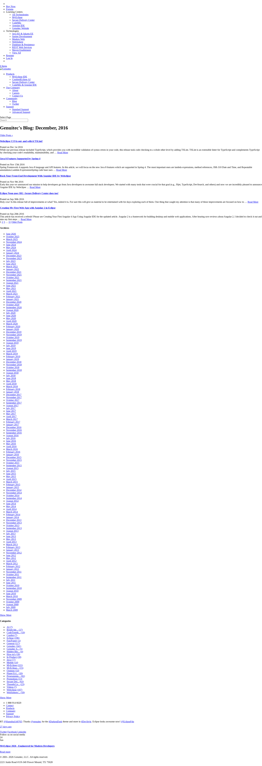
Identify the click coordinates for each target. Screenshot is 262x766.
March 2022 (12, 266)
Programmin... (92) (16, 676)
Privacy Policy (13, 716)
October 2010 (12, 585)
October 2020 (12, 304)
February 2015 (13, 484)
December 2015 (13, 457)
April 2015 (11, 479)
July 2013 (10, 533)
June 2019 (11, 348)
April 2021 (11, 291)
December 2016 (13, 427)
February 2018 (13, 389)
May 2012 (11, 558)
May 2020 (11, 318)
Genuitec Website (20, 28)
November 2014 (14, 492)
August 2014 (12, 501)
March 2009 (12, 610)
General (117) (13, 643)
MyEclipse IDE (19, 76)
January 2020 (12, 329)
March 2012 (12, 563)
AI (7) (10, 627)
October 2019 (12, 337)
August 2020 (12, 310)
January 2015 (12, 487)
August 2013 (12, 531)
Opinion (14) (13, 670)
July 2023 (10, 261)
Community (11, 98)
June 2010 (11, 593)
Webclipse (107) (14, 689)
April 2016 (11, 446)
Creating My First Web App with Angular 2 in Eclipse (27, 208)
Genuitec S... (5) (14, 649)
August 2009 (12, 604)
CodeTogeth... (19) (16, 632)
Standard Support (20, 109)
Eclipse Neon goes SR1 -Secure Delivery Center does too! (29, 193)
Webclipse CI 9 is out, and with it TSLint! (21, 141)
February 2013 (13, 547)
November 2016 (14, 430)
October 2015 (12, 463)
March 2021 (12, 294)
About (15, 90)
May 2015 (11, 476)
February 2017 (13, 422)
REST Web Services (22, 47)
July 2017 (10, 408)
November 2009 (14, 599)
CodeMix (16, 23)
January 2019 (12, 359)
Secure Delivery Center (23, 20)
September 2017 (14, 403)
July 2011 (10, 580)
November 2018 (14, 364)
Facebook (12, 732)
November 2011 (14, 572)
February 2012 (13, 566)
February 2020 (13, 326)
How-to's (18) (13, 654)
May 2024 (11, 247)
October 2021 (12, 277)
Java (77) (11, 659)
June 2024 (11, 244)
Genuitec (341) (14, 646)
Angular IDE (18, 25)
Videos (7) (12, 687)
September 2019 (14, 340)
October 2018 (12, 367)
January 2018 (12, 392)
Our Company (13, 87)
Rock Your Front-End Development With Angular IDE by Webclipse (35, 176)
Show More (5, 615)
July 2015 (10, 471)
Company (10, 711)
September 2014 (14, 498)
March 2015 (12, 482)
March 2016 (12, 449)
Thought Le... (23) (15, 684)
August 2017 (12, 405)
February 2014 (13, 514)
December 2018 (13, 362)
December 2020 (13, 302)
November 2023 (14, 258)
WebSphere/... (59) (16, 692)
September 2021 (14, 280)
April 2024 (11, 250)
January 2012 (12, 569)
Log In (9, 58)
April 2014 (11, 509)
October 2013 (12, 525)
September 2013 (14, 528)
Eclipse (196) (13, 638)
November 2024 (14, 242)
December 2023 (13, 255)
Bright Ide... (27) (15, 630)
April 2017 (11, 416)
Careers (15, 93)
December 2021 (13, 272)
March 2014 (12, 512)
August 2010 (12, 591)
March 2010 (12, 596)
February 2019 (13, 356)
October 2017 (12, 400)
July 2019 (10, 345)
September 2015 (14, 465)
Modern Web (18, 39)
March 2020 (12, 324)
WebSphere (17, 42)
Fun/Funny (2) (14, 640)
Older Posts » (6, 135)
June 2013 (11, 536)
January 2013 (12, 550)
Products (10, 74)
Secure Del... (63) (15, 681)
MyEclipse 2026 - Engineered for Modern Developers (27, 746)
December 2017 (13, 394)
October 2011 (12, 574)
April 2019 (11, 351)
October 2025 (12, 236)
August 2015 (12, 468)
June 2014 (11, 503)
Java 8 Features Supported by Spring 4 (20, 158)
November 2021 (14, 274)
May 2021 (11, 288)
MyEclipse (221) (15, 665)
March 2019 (12, 353)
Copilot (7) (12, 635)
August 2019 (12, 343)
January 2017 (12, 424)
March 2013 (12, 544)
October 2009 (12, 602)
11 (9, 222)
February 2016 (13, 452)
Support (10, 106)
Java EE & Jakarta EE (22, 33)
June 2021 (11, 285)
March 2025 (12, 239)
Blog (14, 101)
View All (16, 52)
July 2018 (10, 375)
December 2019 (13, 332)
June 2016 (11, 441)
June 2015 (11, 473)
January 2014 (12, 517)
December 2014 (13, 490)
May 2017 (11, 413)
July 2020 (10, 313)
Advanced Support (21, 112)
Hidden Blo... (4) (15, 651)
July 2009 (10, 607)
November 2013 (14, 522)
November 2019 (14, 334)
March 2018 (12, 386)
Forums (9, 9)
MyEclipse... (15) (15, 668)
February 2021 (13, 296)
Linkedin (21, 732)
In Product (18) (14, 657)
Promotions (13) (14, 679)
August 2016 (12, 435)
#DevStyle (86, 721)
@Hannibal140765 (13, 721)
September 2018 (14, 370)
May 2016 (11, 443)
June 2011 (11, 582)
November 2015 (14, 460)
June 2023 (11, 264)
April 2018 (11, 383)
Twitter (15, 104)
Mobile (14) (12, 662)
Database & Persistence (23, 44)
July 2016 (10, 438)
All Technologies (20, 14)
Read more (5, 752)
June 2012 (11, 555)
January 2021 (12, 299)
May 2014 (11, 506)
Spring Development (22, 36)
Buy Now (11, 6)
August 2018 (12, 373)
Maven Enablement (21, 50)
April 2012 (11, 561)
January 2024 (12, 253)
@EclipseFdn (127, 721)
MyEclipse (17, 17)
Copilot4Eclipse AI (21, 79)
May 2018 (11, 381)
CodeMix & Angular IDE (24, 85)
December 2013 (13, 520)
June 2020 (11, 315)
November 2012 (14, 552)
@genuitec (36, 721)
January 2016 (12, 454)
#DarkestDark (55, 721)
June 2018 (11, 378)
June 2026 (11, 234)
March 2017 (12, 419)
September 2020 (14, 307)
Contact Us (17, 95)
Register (10, 55)
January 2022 (12, 269)
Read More (62, 152)
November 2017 (14, 397)
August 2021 (12, 283)
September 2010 (14, 588)
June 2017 (11, 411)
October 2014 (12, 495)
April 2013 (11, 542)
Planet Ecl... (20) (15, 673)
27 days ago (6, 726)
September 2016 (14, 433)
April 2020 (11, 321)
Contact (9, 705)
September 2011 (14, 577)
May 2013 (11, 539)
